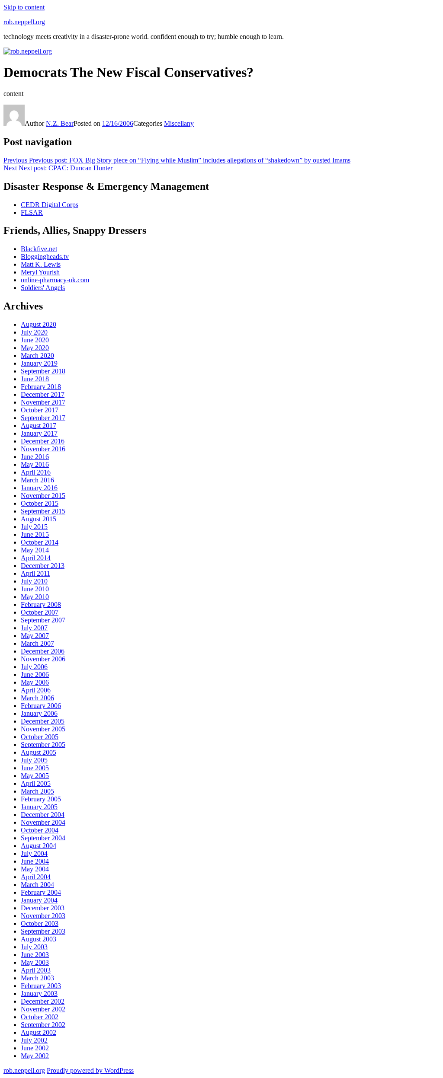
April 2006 (36, 690)
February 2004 (41, 892)
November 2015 (43, 495)
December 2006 (42, 651)
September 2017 (43, 417)
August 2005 (38, 752)
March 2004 (37, 884)
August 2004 (38, 845)
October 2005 (39, 736)
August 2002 (38, 1032)
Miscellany (179, 123)
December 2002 (42, 1001)
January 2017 (39, 433)
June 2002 (35, 1048)
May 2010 (35, 596)
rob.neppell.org (24, 22)
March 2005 (37, 791)
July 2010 (34, 581)
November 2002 (43, 1009)
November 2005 (43, 729)
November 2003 (43, 915)
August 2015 (38, 519)
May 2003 (35, 962)
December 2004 (42, 814)
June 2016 (35, 456)
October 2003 (39, 923)
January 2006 (39, 713)
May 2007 (35, 635)
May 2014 (35, 550)
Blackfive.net (39, 248)
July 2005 (34, 760)
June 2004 (35, 861)
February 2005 (41, 799)
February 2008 (41, 604)
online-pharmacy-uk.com (55, 280)
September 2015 (43, 511)
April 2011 (35, 573)
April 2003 (36, 970)
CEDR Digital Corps (49, 204)
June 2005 (35, 768)
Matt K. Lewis (41, 264)
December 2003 (42, 908)
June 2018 (35, 379)
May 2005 (35, 775)
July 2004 (34, 853)
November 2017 (43, 402)
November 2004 (43, 822)
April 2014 (36, 557)
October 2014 (39, 542)
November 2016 (43, 449)
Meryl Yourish (40, 272)
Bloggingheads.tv (45, 256)
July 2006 (34, 666)
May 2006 (35, 682)
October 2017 (39, 410)
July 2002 (34, 1040)
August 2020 (38, 324)
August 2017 (38, 425)
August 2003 (38, 939)
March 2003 (37, 978)
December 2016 (42, 441)
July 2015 (34, 526)
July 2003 (34, 946)
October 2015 (39, 503)
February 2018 (41, 386)
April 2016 (36, 472)
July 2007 (34, 627)
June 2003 (35, 954)
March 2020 (37, 355)
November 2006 (43, 659)
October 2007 (39, 612)
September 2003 (43, 931)
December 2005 (42, 721)
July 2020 (34, 332)
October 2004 (39, 830)
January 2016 (39, 487)
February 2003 (41, 985)
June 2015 (35, 534)
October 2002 (39, 1017)
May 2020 (35, 347)
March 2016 (37, 480)
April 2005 (36, 783)
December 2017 (42, 394)
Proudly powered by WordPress (90, 1070)
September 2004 (43, 838)
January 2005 (39, 806)
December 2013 (42, 565)
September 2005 (43, 744)
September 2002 (43, 1024)
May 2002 (35, 1055)
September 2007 (43, 620)
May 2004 (35, 869)
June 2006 (35, 674)
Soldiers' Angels (43, 287)
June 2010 (35, 589)
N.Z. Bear (60, 123)
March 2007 (37, 643)
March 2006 (37, 698)
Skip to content (24, 7)
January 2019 (39, 363)
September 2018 (43, 371)
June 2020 (35, 340)
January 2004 (39, 900)
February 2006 (41, 705)
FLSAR (32, 212)
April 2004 (36, 876)
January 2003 (39, 993)
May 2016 (35, 464)
